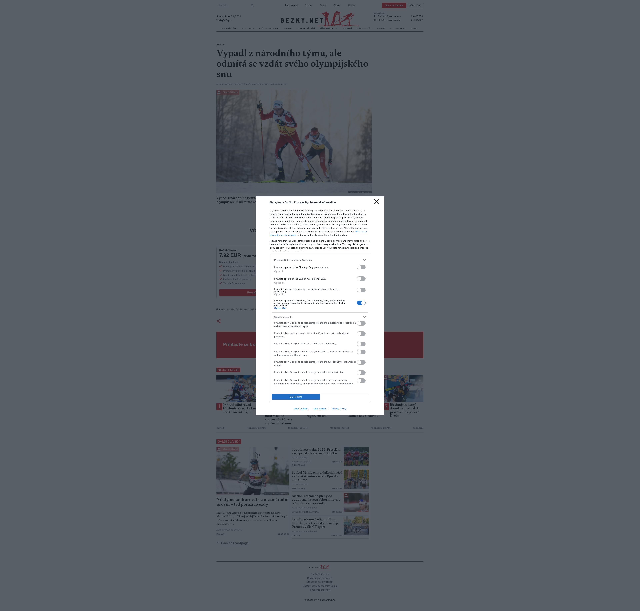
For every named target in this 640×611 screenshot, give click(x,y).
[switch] (361, 267)
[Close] (377, 202)
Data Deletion (301, 408)
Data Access (320, 408)
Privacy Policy (339, 408)
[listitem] (320, 260)
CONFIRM (296, 397)
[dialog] (320, 305)
